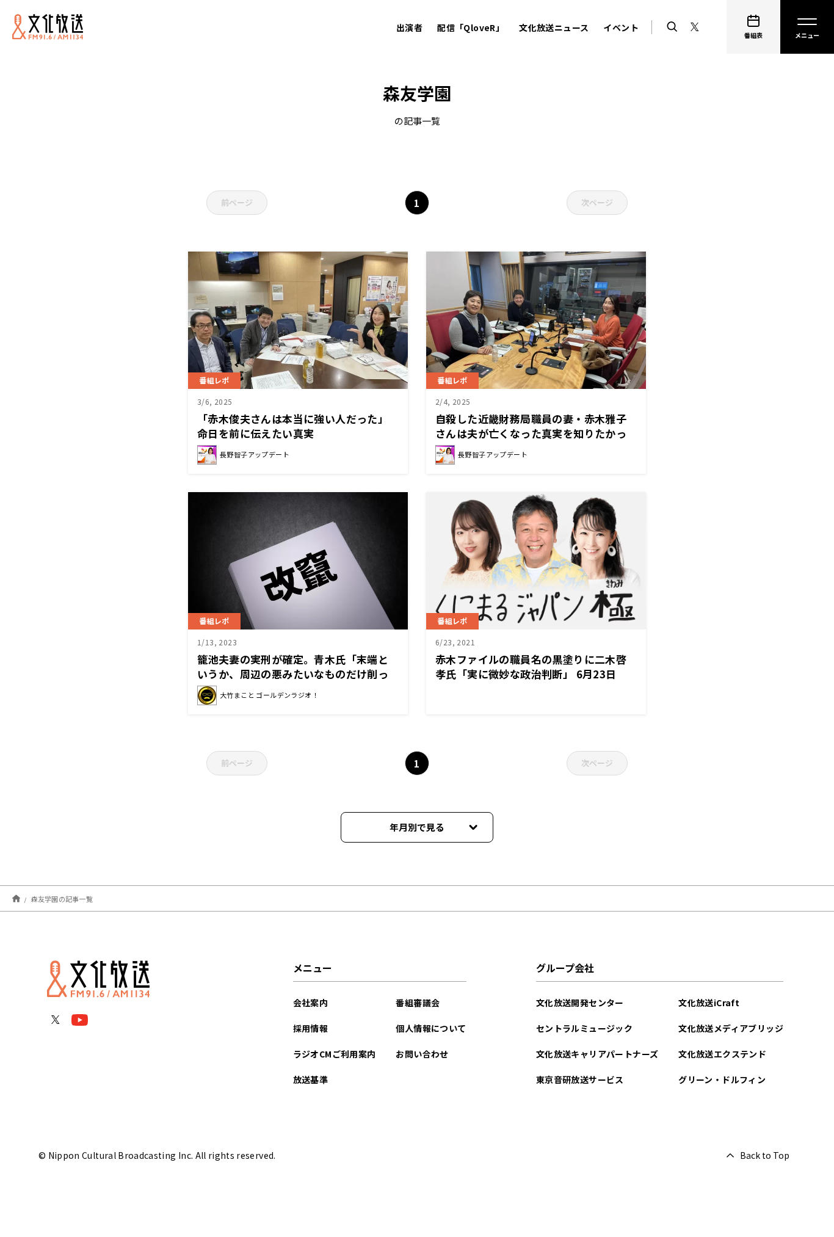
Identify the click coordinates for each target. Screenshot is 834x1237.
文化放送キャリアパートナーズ (597, 1054)
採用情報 (310, 1028)
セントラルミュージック (584, 1028)
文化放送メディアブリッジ (730, 1028)
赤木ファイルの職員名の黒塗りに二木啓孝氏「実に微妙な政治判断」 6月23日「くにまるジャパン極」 (530, 673)
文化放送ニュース (554, 27)
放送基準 (310, 1079)
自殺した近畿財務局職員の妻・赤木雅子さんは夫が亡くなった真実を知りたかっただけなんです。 (530, 433)
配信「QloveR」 (470, 27)
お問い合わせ (422, 1054)
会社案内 (310, 1002)
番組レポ (214, 380)
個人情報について (431, 1028)
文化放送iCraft (708, 1002)
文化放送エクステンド (722, 1054)
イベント (621, 27)
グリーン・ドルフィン (722, 1079)
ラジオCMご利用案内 (334, 1054)
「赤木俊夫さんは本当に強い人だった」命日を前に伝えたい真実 (292, 426)
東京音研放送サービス (580, 1079)
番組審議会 (418, 1002)
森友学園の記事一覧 (62, 898)
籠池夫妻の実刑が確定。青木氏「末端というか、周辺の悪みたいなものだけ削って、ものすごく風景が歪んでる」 (292, 673)
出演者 (409, 27)
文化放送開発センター (580, 1002)
